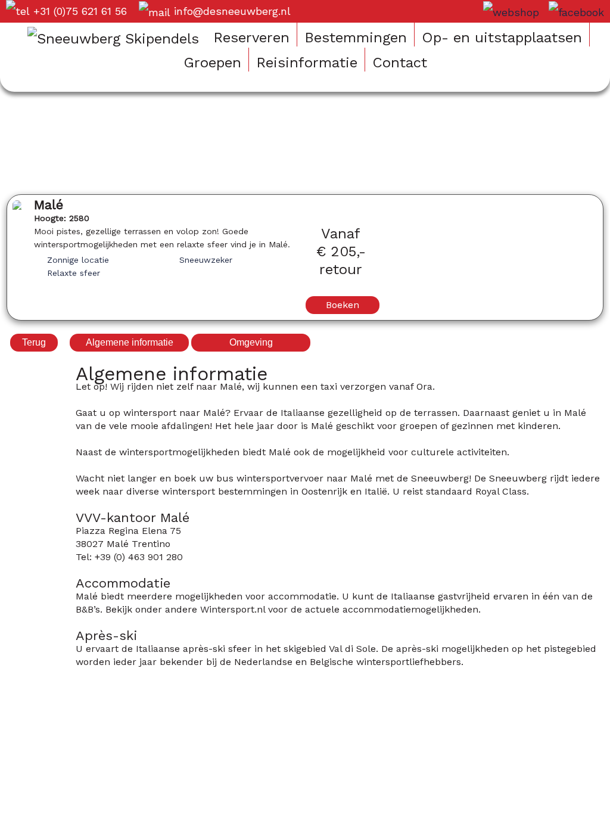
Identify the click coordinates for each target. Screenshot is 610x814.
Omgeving (251, 342)
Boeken (342, 304)
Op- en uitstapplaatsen (502, 37)
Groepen (212, 62)
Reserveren (251, 37)
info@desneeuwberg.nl (232, 11)
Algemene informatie (129, 342)
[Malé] (17, 206)
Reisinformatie (306, 62)
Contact (399, 62)
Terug (34, 342)
